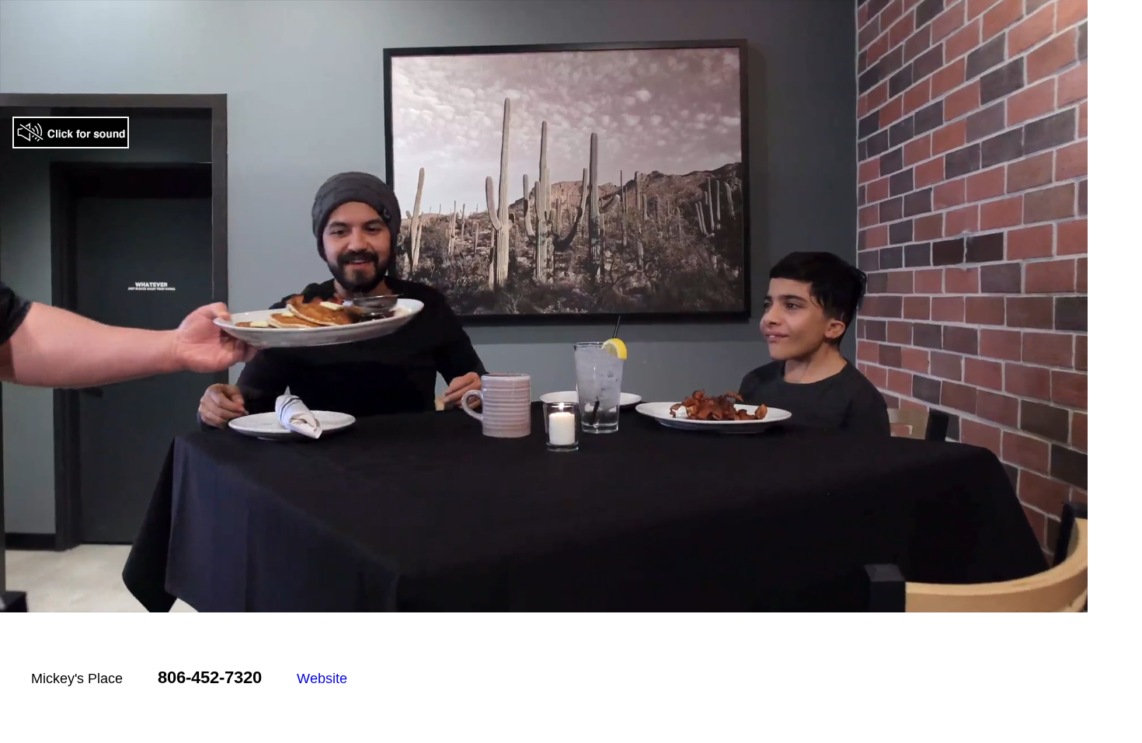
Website (322, 678)
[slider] (527, 600)
